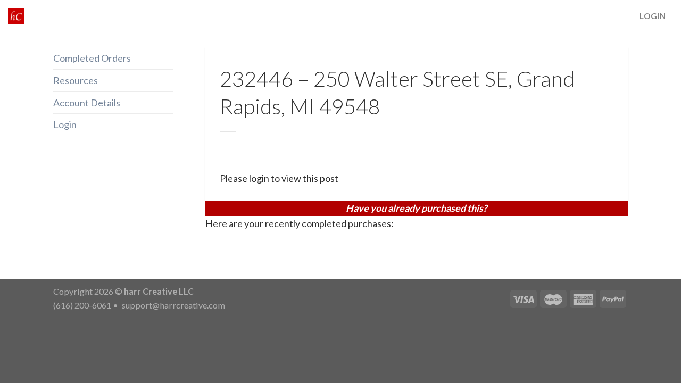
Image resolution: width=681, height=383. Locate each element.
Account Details (86, 103)
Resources (75, 80)
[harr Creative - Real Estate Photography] (16, 16)
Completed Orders (92, 58)
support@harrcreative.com (172, 305)
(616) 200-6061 (82, 305)
